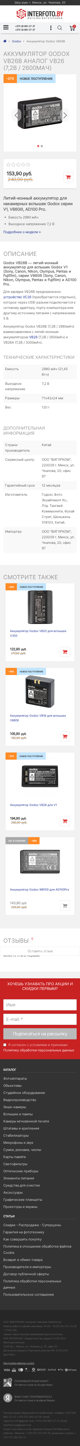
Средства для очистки (21, 1185)
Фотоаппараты (15, 1078)
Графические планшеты (22, 1199)
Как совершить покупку (22, 1239)
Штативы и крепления (21, 1128)
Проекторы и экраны (20, 1207)
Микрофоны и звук (18, 1142)
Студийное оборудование (24, 1093)
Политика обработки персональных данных (32, 1284)
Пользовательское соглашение (28, 1294)
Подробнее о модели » (22, 232)
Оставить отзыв (40, 951)
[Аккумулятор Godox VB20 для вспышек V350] (40, 608)
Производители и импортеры (27, 1267)
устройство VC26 (17, 297)
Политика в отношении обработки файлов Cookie (37, 1249)
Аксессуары (13, 1192)
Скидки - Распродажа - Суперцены (32, 1225)
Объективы (12, 1085)
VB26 (33, 337)
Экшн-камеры (14, 1107)
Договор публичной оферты (26, 1274)
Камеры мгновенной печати (26, 1121)
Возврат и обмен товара (22, 1260)
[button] (15, 113)
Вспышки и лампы (18, 1114)
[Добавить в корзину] (68, 177)
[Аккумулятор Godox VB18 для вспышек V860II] (40, 692)
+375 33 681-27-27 (25, 29)
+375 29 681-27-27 (25, 26)
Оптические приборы (20, 1171)
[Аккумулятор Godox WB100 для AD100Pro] (40, 862)
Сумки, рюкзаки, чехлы (22, 1150)
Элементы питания (18, 1178)
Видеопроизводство (19, 1100)
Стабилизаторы (16, 1135)
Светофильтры (15, 1164)
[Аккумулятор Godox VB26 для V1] (40, 777)
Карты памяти (14, 1157)
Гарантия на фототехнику (23, 1232)
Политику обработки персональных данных (38, 1050)
